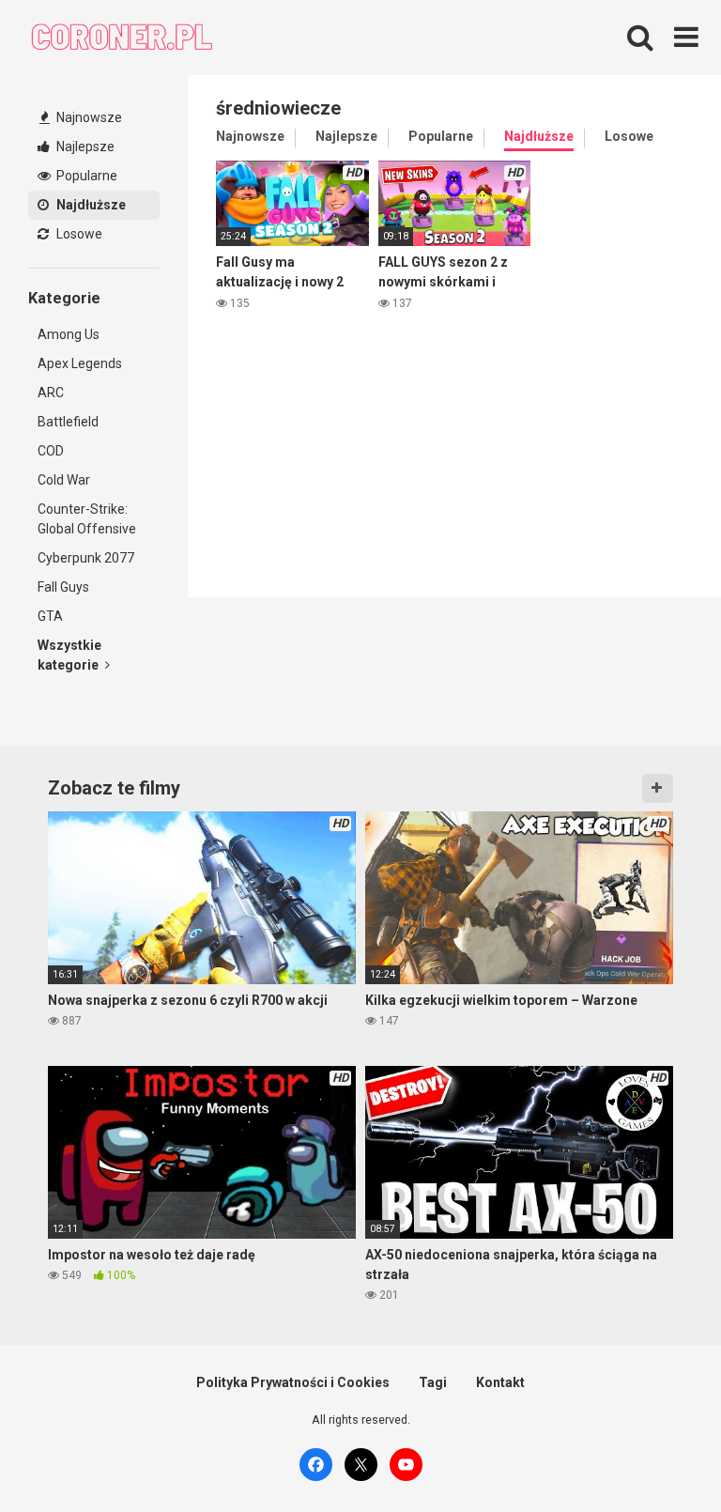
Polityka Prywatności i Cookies (293, 1382)
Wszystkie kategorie (69, 655)
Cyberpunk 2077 (86, 557)
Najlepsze (84, 146)
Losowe (78, 233)
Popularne (85, 175)
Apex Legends (80, 363)
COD (51, 450)
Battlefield (68, 421)
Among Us (69, 334)
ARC (51, 392)
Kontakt (500, 1382)
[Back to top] (658, 1455)
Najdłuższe (90, 204)
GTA (50, 616)
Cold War (64, 479)
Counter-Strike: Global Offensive (87, 518)
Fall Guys (63, 586)
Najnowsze (88, 117)
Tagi (433, 1382)
